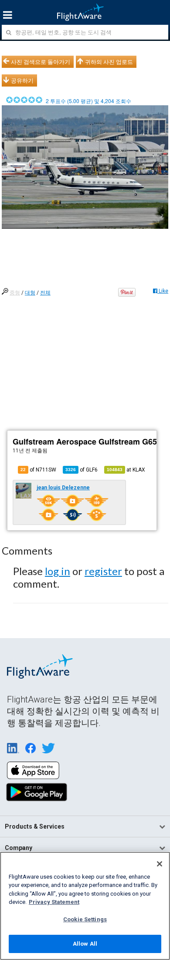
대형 (30, 293)
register (103, 571)
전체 (45, 293)
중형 (15, 293)
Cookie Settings (85, 919)
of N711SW (38, 470)
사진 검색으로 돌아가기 (40, 61)
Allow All (85, 943)
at (126, 470)
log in (57, 571)
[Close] (159, 863)
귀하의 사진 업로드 (109, 61)
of (81, 470)
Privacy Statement (54, 902)
